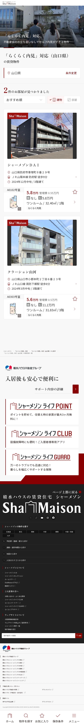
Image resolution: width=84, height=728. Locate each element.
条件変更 (71, 73)
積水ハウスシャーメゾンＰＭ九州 (12, 675)
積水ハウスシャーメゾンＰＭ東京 (12, 663)
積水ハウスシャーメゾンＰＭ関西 (12, 669)
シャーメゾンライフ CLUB (14, 599)
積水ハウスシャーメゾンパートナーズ (14, 677)
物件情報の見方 (10, 629)
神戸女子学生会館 (8, 702)
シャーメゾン (7, 351)
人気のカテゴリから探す (16, 560)
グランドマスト (46, 702)
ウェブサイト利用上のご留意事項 (16, 623)
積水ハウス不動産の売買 (10, 689)
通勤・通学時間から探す (16, 547)
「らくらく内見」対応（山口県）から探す (43, 351)
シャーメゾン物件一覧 (12, 626)
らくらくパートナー (12, 603)
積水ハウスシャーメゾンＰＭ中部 (12, 666)
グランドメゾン (46, 689)
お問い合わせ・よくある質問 (15, 596)
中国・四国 (69, 532)
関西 (57, 532)
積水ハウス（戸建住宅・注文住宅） (13, 693)
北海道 (8, 532)
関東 (32, 532)
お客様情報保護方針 (12, 619)
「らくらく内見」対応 (21, 351)
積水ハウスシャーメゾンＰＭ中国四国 (14, 672)
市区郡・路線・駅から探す (17, 541)
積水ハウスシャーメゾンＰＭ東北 (12, 660)
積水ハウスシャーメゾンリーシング (13, 680)
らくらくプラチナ (11, 609)
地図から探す (12, 554)
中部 (44, 532)
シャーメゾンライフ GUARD (14, 606)
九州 (8, 536)
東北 (20, 532)
